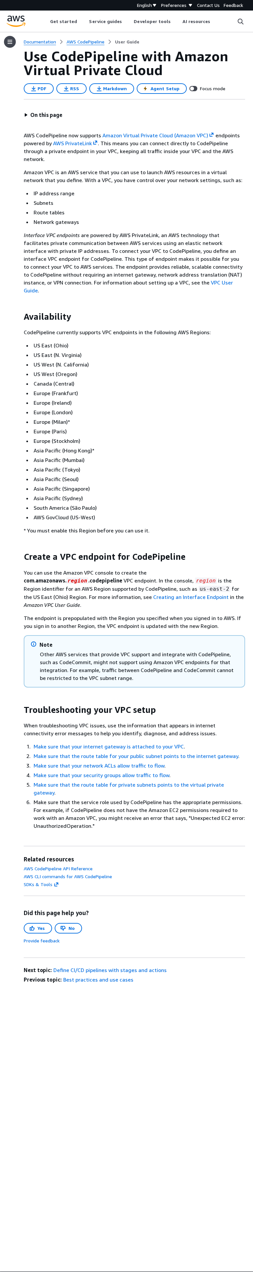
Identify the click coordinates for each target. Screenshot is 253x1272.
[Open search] (240, 21)
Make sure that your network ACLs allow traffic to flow (99, 765)
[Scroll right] (215, 21)
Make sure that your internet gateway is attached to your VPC (109, 746)
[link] (127, 42)
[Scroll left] (45, 21)
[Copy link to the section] (18, 316)
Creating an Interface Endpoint (191, 597)
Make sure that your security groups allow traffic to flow (101, 775)
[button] (43, 115)
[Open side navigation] (10, 42)
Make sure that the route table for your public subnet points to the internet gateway (136, 756)
